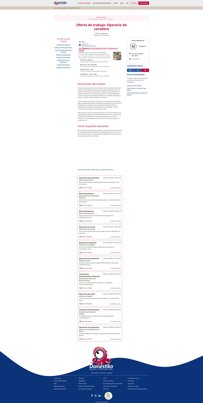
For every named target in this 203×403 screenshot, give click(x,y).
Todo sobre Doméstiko (110, 386)
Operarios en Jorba (84, 260)
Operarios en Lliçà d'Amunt (87, 229)
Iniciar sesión (82, 383)
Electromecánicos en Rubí (86, 213)
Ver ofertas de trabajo (85, 389)
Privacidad (131, 381)
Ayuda (115, 3)
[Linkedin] (99, 395)
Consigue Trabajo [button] (84, 3)
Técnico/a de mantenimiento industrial (89, 275)
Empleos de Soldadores (63, 67)
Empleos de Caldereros (63, 45)
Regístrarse (144, 3)
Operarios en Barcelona (86, 180)
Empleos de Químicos (63, 65)
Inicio (55, 8)
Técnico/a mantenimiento (89, 310)
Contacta (105, 389)
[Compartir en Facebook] (138, 70)
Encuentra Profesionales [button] (102, 3)
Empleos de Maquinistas (63, 55)
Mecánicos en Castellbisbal (87, 245)
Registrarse (82, 381)
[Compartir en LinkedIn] (130, 70)
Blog (122, 3)
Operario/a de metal (87, 227)
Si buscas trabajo (108, 381)
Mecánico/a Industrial (87, 243)
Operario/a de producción (89, 178)
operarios (105, 33)
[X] (95, 395)
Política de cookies (133, 386)
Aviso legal (131, 383)
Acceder (133, 3)
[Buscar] (127, 3)
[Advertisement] (99, 154)
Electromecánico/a (86, 194)
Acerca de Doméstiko (60, 381)
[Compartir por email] (145, 70)
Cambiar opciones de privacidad (137, 389)
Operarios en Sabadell (85, 296)
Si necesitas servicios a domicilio (112, 383)
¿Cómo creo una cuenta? (134, 85)
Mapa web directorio (60, 389)
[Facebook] (92, 395)
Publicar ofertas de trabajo (87, 386)
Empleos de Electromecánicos (63, 47)
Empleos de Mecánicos (63, 57)
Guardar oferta (116, 188)
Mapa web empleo (59, 386)
